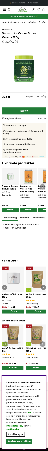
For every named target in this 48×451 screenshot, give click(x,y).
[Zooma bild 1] (24, 68)
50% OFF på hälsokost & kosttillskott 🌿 (24, 16)
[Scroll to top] (24, 449)
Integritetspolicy (14, 426)
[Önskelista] (38, 9)
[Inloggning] (33, 9)
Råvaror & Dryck (17, 22)
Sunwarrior (7, 29)
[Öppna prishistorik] (14, 307)
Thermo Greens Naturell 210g (10, 187)
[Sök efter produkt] (9, 9)
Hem (4, 22)
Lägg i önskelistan (12, 118)
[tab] (24, 217)
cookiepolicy (12, 429)
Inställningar (15, 434)
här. (30, 412)
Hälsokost (33, 22)
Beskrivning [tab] (10, 217)
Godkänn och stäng (19, 441)
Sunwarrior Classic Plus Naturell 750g (27, 189)
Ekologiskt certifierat (23, 3)
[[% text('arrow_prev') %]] (4, 287)
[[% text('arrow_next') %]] (43, 287)
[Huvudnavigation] (4, 9)
